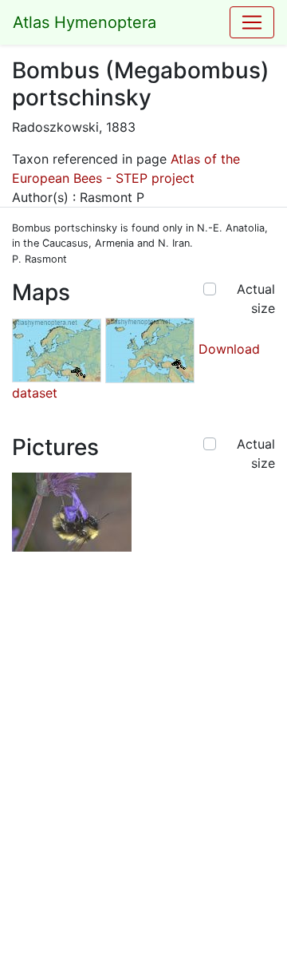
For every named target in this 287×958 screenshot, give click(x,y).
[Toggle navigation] (252, 22)
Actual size (256, 298)
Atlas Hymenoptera (84, 22)
